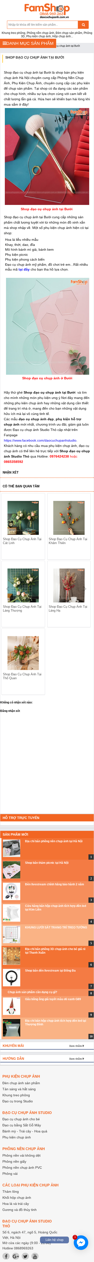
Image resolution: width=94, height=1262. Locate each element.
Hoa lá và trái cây (15, 1204)
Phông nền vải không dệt (21, 1155)
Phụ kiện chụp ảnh (16, 1137)
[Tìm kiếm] (83, 25)
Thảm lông (10, 1191)
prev (8, 588)
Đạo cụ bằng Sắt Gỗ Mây (21, 1125)
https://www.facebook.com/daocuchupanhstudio (40, 440)
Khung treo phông (16, 1095)
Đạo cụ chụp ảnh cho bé (21, 1119)
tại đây (24, 269)
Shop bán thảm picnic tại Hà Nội (46, 863)
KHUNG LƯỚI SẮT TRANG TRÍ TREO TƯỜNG (56, 927)
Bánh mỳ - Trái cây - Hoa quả (24, 1131)
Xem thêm (75, 1045)
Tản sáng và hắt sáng (19, 1089)
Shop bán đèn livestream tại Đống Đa (50, 970)
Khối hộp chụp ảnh (16, 1198)
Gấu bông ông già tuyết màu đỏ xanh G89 (53, 999)
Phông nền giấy (14, 1161)
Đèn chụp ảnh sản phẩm (21, 1083)
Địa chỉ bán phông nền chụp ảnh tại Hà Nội (53, 841)
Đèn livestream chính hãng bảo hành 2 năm (54, 884)
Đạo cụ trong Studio (17, 1101)
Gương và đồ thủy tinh (19, 1210)
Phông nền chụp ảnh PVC (22, 1167)
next (85, 588)
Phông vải (10, 1174)
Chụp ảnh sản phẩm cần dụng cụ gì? (32, 992)
